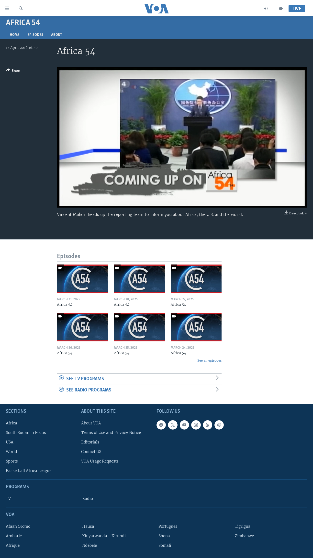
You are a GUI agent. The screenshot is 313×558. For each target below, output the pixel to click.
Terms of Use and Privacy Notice (111, 432)
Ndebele (89, 545)
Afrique (13, 545)
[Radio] (266, 8)
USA (9, 442)
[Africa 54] (82, 278)
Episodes (35, 35)
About (56, 35)
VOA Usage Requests (100, 461)
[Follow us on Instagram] (196, 425)
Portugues (167, 526)
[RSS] (207, 425)
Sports (12, 461)
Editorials (90, 442)
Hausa (88, 526)
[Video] (281, 8)
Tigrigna (242, 526)
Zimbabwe (244, 536)
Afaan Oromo (18, 526)
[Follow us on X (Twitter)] (172, 425)
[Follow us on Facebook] (161, 425)
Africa (11, 423)
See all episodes (209, 360)
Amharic (14, 536)
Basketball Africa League (28, 470)
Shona (164, 536)
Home (15, 35)
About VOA (91, 423)
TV (8, 498)
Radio (87, 498)
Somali (164, 545)
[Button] (13, 71)
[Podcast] (219, 425)
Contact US (91, 451)
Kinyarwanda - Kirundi (104, 536)
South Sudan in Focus (26, 432)
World (11, 451)
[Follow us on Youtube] (184, 425)
